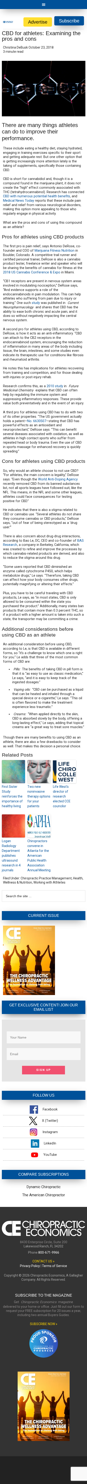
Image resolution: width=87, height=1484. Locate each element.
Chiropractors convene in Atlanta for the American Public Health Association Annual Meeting (39, 855)
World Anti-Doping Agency (58, 479)
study (36, 303)
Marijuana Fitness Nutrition (54, 251)
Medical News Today (18, 201)
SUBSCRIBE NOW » (43, 1324)
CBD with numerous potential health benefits (36, 196)
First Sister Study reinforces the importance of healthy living (12, 796)
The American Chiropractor (43, 1195)
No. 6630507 (36, 421)
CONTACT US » (43, 1261)
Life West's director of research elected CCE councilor (62, 796)
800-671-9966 (48, 1252)
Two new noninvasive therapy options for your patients (38, 796)
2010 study (55, 386)
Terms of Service (54, 1266)
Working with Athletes (49, 882)
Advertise (37, 22)
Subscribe (69, 20)
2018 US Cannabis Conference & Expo (31, 272)
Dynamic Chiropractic (43, 1187)
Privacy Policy (30, 1266)
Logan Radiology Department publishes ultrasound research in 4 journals (11, 855)
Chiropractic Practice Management (46, 878)
